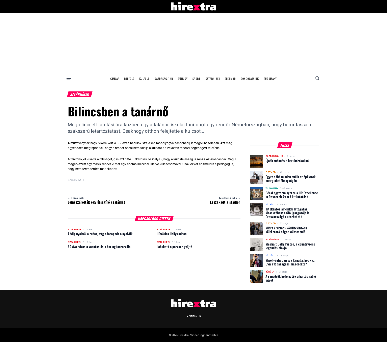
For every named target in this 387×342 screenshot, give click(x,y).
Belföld (129, 78)
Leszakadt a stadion (225, 200)
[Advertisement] (193, 43)
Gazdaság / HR (163, 78)
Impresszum (194, 316)
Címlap (114, 78)
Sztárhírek (212, 78)
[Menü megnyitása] (69, 78)
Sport (196, 78)
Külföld (144, 78)
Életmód (230, 78)
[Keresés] (317, 78)
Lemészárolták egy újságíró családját (96, 200)
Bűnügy (182, 78)
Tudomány (270, 78)
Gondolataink (250, 78)
